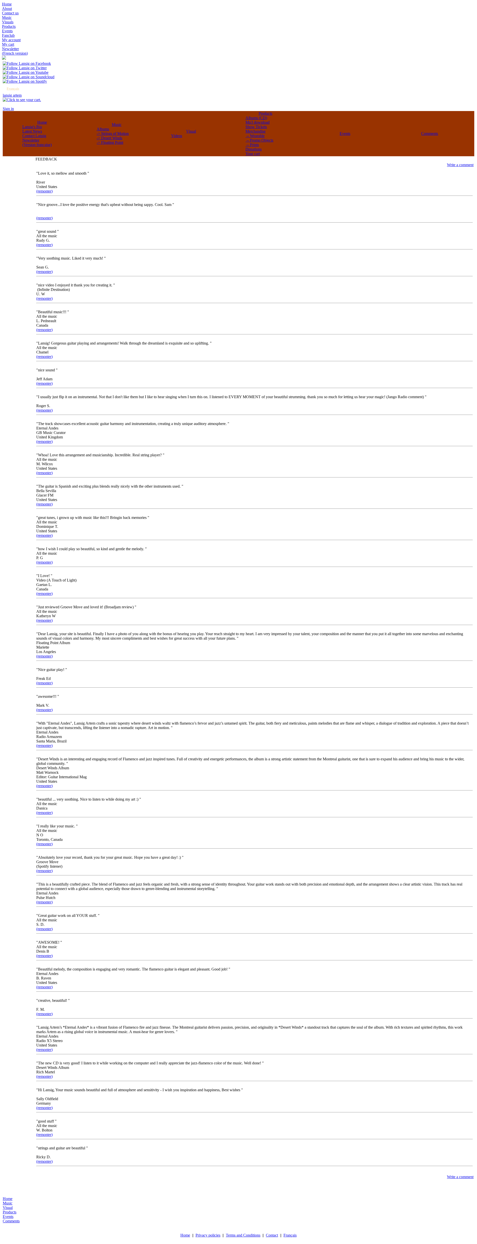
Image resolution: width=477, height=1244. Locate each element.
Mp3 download (257, 122)
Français (13, 88)
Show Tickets (256, 127)
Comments (429, 133)
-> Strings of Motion (113, 133)
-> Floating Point (110, 142)
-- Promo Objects (259, 140)
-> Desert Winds (109, 138)
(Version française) (37, 145)
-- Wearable (255, 136)
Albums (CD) (256, 118)
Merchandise (255, 131)
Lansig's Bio (32, 127)
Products (265, 113)
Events (345, 133)
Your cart (252, 154)
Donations (253, 149)
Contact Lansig (34, 136)
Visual (191, 131)
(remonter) (44, 191)
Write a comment (460, 165)
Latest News (32, 131)
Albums (103, 129)
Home (42, 122)
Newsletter (30, 140)
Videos (176, 136)
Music (116, 124)
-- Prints (252, 145)
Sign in (8, 109)
